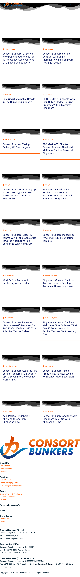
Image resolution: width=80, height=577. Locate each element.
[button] (69, 4)
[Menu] (75, 5)
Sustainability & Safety (11, 505)
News (2, 510)
